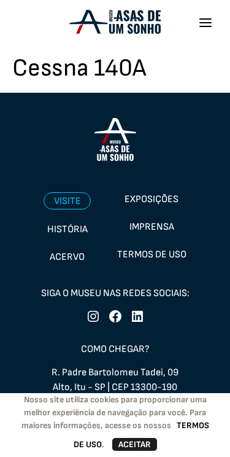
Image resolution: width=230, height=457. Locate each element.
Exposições (151, 199)
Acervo (67, 257)
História (67, 229)
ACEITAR (134, 444)
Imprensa (151, 227)
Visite (67, 201)
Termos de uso (151, 254)
